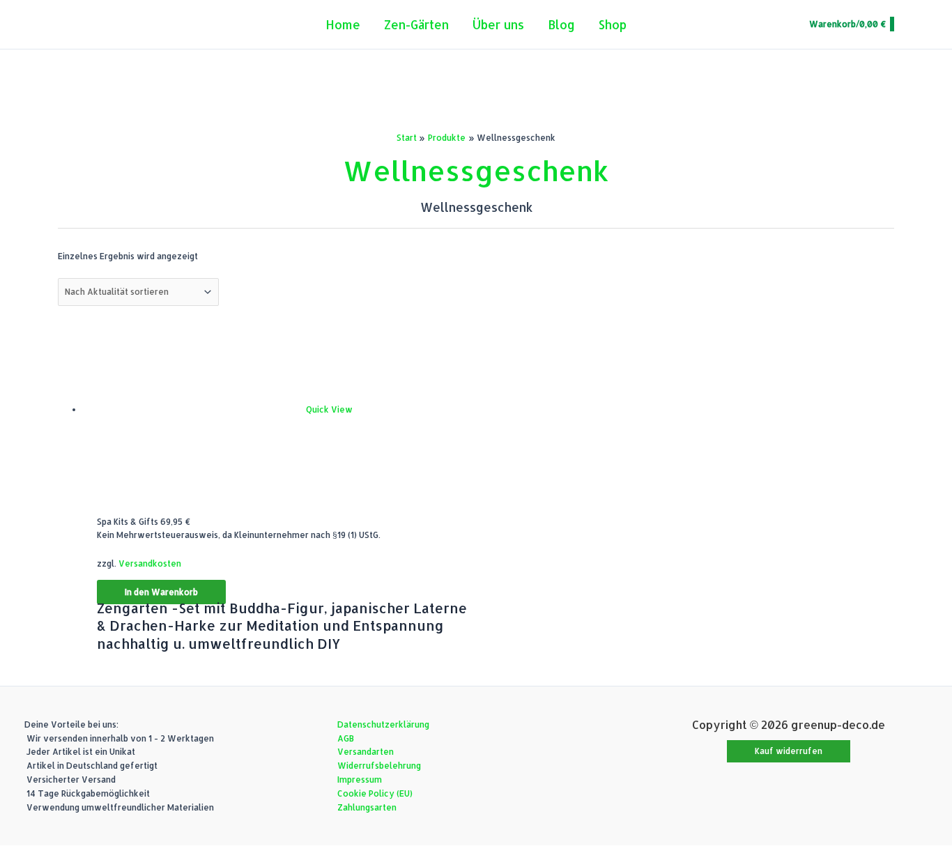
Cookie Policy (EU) (375, 793)
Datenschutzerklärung (383, 724)
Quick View (329, 409)
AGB (345, 738)
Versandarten (365, 751)
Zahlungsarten (367, 807)
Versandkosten (149, 563)
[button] (788, 751)
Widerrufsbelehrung (379, 765)
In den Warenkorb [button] (161, 592)
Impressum (359, 779)
